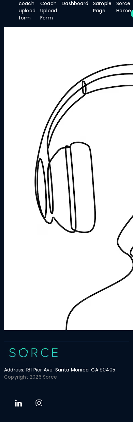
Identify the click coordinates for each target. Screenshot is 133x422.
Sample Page (102, 7)
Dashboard (75, 3)
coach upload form (27, 10)
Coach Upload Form (48, 10)
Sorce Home (123, 7)
